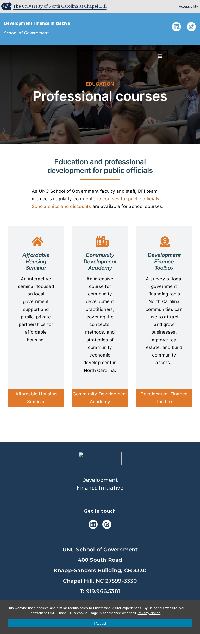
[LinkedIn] (176, 29)
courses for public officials (130, 198)
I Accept (100, 623)
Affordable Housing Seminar (36, 397)
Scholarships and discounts (61, 206)
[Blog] (191, 29)
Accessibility (188, 6)
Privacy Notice (149, 613)
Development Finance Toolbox (164, 397)
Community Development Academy (100, 397)
